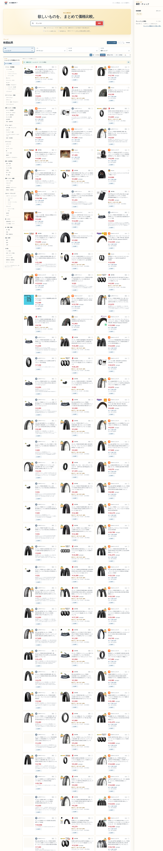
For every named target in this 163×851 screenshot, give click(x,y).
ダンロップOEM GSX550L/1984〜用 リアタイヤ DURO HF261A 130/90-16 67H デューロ (45, 258)
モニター (8, 82)
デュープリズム (75, 152)
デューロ (139, 14)
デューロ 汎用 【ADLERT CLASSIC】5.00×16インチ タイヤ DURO (117, 361)
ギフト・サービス (10, 262)
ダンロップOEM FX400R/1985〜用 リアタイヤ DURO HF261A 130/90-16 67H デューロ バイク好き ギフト (82, 508)
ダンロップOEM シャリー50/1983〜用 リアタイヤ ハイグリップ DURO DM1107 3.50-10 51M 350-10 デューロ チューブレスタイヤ (46, 718)
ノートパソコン (11, 71)
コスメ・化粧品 (9, 180)
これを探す (38, 81)
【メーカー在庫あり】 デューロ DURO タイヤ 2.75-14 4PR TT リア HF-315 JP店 (82, 717)
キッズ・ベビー (9, 148)
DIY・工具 (8, 172)
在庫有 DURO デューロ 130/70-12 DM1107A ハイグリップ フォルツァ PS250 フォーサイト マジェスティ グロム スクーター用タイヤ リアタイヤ (45, 112)
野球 (9, 200)
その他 (6, 248)
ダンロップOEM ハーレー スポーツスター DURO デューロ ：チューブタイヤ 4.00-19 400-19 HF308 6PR (118, 508)
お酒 (7, 244)
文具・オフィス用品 (10, 253)
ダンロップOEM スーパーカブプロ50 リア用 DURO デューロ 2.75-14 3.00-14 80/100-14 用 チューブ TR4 (82, 195)
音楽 (7, 232)
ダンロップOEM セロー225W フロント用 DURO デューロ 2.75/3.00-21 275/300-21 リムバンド (46, 571)
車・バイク (7, 219)
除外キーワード (71, 31)
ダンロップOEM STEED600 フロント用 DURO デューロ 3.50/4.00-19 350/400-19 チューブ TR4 (119, 216)
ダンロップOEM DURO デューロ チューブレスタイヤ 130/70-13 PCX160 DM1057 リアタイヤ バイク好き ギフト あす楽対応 (82, 258)
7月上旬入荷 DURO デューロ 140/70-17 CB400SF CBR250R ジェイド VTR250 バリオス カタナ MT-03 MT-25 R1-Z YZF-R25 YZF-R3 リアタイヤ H (46, 425)
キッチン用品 (9, 167)
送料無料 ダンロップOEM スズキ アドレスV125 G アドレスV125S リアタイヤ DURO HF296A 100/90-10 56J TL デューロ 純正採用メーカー (118, 71)
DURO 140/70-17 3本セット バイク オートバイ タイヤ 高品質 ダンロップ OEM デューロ (82, 362)
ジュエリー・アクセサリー (11, 157)
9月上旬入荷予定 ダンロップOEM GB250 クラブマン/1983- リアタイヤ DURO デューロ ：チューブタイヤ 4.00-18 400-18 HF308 (46, 842)
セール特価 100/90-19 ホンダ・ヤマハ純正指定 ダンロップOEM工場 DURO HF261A (118, 465)
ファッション (8, 141)
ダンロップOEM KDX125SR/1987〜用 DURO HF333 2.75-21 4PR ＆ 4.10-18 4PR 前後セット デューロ (118, 550)
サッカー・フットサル (12, 202)
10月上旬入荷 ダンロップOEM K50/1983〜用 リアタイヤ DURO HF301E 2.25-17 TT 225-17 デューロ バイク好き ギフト (82, 91)
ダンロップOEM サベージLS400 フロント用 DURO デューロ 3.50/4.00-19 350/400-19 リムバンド (46, 508)
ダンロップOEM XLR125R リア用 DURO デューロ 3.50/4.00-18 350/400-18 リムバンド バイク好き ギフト (82, 383)
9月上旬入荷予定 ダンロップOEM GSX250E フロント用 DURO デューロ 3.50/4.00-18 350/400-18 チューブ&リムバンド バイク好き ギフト (82, 676)
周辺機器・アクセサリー (11, 84)
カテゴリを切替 (112, 42)
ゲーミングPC (11, 75)
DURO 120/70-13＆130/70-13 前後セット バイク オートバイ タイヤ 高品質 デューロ (82, 841)
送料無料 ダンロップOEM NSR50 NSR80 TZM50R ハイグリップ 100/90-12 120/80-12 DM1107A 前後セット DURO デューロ (46, 279)
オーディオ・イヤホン (10, 112)
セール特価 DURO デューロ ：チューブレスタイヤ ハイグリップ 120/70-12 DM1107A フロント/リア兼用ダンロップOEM (119, 383)
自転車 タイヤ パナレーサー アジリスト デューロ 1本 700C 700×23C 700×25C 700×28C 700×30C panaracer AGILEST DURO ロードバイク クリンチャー (118, 404)
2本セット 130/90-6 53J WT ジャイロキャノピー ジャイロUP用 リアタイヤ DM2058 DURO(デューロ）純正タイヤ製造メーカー (118, 154)
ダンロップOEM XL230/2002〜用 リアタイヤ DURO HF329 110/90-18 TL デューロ (45, 549)
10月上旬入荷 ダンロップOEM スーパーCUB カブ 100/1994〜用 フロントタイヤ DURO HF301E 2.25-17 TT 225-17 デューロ (46, 759)
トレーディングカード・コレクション (12, 135)
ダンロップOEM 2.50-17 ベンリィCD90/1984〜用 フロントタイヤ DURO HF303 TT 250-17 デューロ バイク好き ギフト (82, 425)
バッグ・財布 (9, 152)
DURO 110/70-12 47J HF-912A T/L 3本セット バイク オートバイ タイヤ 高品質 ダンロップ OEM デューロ (119, 279)
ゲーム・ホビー (8, 125)
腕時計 (7, 155)
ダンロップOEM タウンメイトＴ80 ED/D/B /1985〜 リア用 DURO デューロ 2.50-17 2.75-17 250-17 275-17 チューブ (46, 739)
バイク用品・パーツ (10, 223)
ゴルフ (7, 215)
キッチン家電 (9, 117)
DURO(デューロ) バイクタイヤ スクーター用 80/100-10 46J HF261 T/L (82, 70)
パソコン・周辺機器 (9, 67)
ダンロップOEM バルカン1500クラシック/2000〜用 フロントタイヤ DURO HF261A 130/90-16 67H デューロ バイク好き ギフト (82, 529)
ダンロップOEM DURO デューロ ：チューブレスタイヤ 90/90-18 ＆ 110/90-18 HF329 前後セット (118, 613)
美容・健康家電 (9, 121)
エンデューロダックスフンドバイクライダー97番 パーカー (118, 173)
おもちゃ (8, 129)
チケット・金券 (9, 257)
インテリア (8, 165)
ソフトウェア (9, 91)
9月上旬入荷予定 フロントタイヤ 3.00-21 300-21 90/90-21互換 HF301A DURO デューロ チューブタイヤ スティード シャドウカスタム (119, 446)
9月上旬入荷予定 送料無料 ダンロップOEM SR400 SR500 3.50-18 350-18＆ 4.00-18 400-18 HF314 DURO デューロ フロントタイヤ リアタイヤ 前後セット (119, 842)
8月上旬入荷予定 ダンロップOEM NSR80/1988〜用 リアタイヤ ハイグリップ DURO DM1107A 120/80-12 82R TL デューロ (45, 634)
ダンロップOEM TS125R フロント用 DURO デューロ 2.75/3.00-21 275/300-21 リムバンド (46, 529)
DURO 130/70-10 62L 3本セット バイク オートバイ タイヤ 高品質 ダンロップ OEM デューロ (118, 739)
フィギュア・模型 (10, 132)
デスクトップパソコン (12, 73)
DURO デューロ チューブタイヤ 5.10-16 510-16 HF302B (118, 528)
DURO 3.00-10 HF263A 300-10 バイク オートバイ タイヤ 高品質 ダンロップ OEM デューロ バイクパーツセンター (118, 112)
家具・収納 (8, 163)
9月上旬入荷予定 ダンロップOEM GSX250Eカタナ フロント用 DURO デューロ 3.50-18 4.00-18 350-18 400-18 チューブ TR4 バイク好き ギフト (82, 404)
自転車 (7, 213)
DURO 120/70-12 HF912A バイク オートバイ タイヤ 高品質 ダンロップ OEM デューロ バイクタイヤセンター (45, 154)
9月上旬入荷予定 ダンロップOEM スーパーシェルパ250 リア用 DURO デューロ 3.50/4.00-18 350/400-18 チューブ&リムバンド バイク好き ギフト (46, 71)
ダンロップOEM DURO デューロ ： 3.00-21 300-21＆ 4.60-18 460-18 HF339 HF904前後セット (118, 592)
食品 (7, 240)
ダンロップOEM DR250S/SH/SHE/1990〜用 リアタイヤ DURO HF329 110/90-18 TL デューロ (45, 91)
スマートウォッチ (10, 104)
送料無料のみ (63, 31)
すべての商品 (8, 63)
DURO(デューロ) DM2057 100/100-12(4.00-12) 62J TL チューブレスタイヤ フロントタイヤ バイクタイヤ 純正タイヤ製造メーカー (118, 655)
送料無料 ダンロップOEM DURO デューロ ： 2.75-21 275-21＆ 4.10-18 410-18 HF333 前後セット (118, 718)
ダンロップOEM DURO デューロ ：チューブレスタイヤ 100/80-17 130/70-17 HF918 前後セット (82, 300)
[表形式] (93, 55)
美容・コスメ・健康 (9, 178)
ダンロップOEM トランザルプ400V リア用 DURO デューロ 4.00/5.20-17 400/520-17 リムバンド (46, 446)
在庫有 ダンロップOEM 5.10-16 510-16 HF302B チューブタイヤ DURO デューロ (45, 194)
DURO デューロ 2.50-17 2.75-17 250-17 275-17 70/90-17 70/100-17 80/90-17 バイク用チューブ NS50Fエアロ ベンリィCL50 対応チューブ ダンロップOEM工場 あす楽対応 (82, 634)
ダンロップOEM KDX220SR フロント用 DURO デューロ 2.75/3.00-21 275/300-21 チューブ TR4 (46, 341)
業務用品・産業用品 (10, 259)
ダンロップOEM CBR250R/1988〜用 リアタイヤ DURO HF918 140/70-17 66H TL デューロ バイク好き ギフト (82, 801)
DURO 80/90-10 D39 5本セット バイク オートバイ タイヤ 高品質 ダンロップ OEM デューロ (82, 550)
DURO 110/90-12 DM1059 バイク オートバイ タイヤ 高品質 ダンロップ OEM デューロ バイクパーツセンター (45, 237)
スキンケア (8, 183)
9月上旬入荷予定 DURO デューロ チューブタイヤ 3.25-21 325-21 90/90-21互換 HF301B (118, 634)
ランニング (10, 198)
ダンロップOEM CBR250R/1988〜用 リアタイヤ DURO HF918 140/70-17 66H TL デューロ (45, 174)
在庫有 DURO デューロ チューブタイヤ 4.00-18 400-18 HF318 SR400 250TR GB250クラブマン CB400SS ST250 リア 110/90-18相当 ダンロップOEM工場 (118, 676)
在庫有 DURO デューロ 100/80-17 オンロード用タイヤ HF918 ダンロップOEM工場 (119, 424)
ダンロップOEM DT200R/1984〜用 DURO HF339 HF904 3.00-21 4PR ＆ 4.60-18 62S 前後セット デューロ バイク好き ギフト (82, 592)
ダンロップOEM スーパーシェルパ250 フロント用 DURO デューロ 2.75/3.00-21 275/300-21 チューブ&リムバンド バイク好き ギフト (82, 655)
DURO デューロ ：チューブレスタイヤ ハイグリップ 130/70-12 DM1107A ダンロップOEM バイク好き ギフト (82, 780)
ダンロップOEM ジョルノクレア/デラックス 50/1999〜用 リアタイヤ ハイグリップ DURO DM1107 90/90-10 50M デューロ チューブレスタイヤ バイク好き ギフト (82, 739)
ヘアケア (8, 185)
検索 (99, 23)
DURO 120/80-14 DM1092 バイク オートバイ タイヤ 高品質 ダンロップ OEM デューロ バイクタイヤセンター (82, 759)
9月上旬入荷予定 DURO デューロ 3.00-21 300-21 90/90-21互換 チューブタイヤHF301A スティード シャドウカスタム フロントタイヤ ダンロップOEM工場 (82, 133)
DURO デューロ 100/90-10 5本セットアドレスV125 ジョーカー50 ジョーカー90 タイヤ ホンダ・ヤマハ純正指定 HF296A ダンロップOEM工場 (119, 822)
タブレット (8, 99)
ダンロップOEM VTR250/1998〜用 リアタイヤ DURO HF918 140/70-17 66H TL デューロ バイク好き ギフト (82, 487)
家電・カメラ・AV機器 (10, 108)
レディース (8, 143)
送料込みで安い (110, 54)
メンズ (7, 146)
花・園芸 (8, 174)
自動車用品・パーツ (10, 221)
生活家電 (8, 119)
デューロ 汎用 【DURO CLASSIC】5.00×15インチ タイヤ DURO (80, 111)
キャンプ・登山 (11, 208)
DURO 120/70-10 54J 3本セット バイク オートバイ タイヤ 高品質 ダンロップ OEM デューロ (82, 613)
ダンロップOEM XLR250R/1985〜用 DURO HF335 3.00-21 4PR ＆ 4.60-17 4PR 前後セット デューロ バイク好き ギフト (82, 571)
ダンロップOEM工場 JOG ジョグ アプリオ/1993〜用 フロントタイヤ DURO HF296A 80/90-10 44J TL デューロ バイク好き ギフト (82, 697)
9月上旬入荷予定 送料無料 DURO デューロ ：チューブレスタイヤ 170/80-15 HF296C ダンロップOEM (118, 571)
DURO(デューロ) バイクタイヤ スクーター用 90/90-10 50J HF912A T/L (82, 320)
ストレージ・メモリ (10, 80)
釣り (9, 210)
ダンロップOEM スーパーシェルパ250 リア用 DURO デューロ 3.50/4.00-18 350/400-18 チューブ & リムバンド (46, 404)
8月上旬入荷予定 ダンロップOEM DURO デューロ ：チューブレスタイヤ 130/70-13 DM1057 (45, 697)
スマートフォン (9, 97)
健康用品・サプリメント (11, 187)
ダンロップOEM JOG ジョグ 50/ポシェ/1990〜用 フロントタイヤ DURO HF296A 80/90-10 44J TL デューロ (44, 801)
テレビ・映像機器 (10, 110)
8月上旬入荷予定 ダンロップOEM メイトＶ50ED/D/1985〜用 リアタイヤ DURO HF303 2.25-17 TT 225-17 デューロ (46, 613)
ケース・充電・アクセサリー (12, 101)
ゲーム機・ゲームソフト (11, 127)
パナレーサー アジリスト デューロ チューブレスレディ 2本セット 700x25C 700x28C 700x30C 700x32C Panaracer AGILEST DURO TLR (118, 321)
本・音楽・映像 (8, 227)
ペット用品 (8, 250)
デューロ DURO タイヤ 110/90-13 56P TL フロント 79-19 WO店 (45, 361)
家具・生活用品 (8, 161)
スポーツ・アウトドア (10, 193)
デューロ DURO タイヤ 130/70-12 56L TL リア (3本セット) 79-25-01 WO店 (45, 779)
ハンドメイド (9, 255)
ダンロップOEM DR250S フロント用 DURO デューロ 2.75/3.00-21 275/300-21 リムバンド (46, 487)
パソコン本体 (9, 69)
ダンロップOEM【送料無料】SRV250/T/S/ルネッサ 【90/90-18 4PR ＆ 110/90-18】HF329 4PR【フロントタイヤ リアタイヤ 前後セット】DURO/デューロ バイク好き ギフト (82, 341)
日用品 (7, 170)
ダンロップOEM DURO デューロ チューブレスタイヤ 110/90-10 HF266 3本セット (118, 800)
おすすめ (103, 54)
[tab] (19, 49)
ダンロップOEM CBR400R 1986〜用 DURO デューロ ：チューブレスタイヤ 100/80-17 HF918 (117, 133)
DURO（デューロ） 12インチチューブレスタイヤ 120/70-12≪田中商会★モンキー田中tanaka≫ (82, 466)
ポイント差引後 (119, 54)
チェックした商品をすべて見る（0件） (152, 26)
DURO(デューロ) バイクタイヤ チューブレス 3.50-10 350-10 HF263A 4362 (82, 236)
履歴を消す (158, 10)
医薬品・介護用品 (10, 189)
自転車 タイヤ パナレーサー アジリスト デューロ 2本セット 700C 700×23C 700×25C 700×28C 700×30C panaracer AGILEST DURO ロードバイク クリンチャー (118, 237)
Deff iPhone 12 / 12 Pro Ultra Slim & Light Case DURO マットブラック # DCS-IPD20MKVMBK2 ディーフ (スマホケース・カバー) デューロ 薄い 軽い (118, 195)
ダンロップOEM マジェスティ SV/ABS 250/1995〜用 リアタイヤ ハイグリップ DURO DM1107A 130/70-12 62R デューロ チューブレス (45, 592)
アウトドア (8, 206)
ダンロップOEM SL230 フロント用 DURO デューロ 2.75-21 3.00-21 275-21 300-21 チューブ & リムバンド (45, 383)
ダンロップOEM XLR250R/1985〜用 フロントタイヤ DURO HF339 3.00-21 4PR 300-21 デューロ (46, 676)
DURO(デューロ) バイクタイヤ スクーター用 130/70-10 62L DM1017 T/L (118, 90)
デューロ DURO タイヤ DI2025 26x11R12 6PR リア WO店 (45, 821)
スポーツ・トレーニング (11, 195)
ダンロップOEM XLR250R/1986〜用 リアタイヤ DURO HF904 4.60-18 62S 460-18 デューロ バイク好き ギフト (45, 321)
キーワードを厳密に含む (50, 31)
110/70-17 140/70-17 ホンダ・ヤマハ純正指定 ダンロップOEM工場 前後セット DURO (118, 780)
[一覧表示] (91, 55)
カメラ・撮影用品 (10, 114)
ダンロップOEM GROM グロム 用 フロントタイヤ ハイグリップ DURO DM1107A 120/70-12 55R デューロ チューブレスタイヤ (118, 300)
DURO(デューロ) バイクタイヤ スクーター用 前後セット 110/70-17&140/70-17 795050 (118, 258)
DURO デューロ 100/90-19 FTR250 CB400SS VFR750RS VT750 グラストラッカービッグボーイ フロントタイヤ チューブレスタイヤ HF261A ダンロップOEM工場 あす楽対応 (82, 822)
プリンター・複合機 (12, 87)
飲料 (7, 242)
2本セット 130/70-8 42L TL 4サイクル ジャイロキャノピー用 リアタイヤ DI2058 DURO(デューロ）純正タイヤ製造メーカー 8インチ (82, 216)
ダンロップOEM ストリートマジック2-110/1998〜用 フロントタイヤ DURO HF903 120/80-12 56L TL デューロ (44, 466)
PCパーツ (8, 78)
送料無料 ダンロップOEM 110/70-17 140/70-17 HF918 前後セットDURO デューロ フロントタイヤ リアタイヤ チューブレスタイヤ (118, 759)
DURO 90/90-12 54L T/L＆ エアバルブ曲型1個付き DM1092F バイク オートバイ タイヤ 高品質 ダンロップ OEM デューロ (82, 174)
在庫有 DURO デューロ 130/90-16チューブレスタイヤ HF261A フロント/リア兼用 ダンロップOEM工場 (118, 697)
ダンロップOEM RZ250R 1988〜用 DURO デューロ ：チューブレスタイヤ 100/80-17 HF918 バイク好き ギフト (82, 446)
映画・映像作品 (9, 234)
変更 (128, 62)
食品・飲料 (7, 237)
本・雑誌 (8, 229)
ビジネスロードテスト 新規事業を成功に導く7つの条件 (45, 299)
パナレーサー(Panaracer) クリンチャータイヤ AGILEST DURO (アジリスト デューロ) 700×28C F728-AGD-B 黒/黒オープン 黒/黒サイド (46, 133)
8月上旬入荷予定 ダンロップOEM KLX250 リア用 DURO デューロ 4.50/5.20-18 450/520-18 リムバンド (82, 279)
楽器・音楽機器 (9, 137)
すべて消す (158, 21)
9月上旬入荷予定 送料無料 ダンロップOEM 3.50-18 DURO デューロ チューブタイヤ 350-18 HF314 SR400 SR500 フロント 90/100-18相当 (119, 487)
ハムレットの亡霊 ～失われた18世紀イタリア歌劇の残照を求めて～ (46, 215)
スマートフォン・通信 (10, 95)
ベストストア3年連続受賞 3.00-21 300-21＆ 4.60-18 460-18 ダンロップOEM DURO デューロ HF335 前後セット (119, 341)
